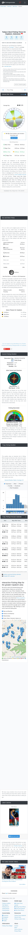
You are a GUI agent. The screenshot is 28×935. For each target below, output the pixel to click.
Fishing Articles (5, 910)
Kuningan (11, 47)
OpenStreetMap (18, 657)
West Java (15, 6)
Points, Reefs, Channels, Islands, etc (12, 618)
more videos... (22, 884)
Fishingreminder (10, 2)
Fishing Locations (6, 903)
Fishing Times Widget (7, 925)
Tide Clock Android (20, 908)
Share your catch (14, 836)
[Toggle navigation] (25, 2)
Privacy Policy (17, 931)
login (6, 893)
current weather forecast (20, 174)
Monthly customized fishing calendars (12, 574)
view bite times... (8, 66)
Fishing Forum (5, 906)
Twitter (5, 920)
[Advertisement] (14, 18)
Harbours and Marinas (8, 613)
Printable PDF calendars (9, 576)
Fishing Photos (5, 908)
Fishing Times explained (20, 915)
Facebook (5, 915)
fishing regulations (20, 597)
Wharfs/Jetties (6, 616)
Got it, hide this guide (20, 84)
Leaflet (12, 657)
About (15, 927)
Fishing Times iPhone (20, 906)
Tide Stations (5, 905)
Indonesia (9, 6)
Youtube (5, 919)
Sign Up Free (14, 137)
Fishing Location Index (19, 919)
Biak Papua (14, 806)
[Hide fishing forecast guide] (25, 43)
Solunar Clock (17, 917)
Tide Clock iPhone (19, 910)
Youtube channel (18, 845)
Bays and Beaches (7, 611)
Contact (16, 925)
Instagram (5, 917)
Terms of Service (18, 929)
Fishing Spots (3, 6)
